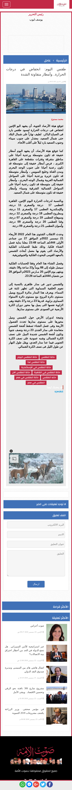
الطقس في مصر (36, 383)
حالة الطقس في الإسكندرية (36, 367)
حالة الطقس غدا (36, 362)
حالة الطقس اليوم (27, 357)
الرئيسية (61, 60)
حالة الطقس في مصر (27, 377)
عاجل (47, 60)
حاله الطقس (49, 377)
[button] (11, 451)
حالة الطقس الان (21, 372)
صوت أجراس (37, 625)
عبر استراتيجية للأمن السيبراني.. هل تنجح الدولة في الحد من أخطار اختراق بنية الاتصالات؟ (24, 650)
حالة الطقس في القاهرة (47, 372)
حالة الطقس (48, 357)
